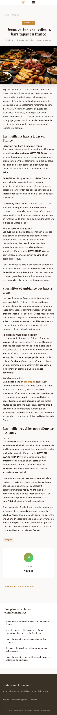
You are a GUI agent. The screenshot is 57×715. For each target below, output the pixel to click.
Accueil (6, 15)
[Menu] (33, 2)
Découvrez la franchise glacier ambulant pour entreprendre (27, 649)
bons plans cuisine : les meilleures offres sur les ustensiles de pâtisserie (28, 658)
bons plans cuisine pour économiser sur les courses (26, 640)
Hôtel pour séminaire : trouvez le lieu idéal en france (27, 623)
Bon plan (15, 15)
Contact (33, 699)
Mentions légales (19, 699)
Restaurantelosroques (17, 685)
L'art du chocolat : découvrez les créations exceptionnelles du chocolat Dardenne (25, 631)
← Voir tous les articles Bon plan (18, 586)
